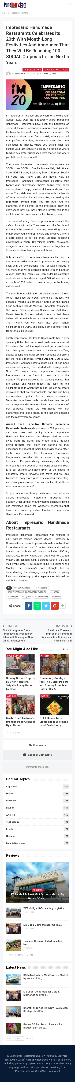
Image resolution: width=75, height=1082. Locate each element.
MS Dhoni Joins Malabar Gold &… (42, 924)
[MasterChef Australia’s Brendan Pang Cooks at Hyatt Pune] (20, 704)
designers (26, 597)
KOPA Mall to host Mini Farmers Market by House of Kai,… (37, 896)
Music (65, 70)
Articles (45, 656)
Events (44, 696)
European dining (41, 597)
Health (9, 793)
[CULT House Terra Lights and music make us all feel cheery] (54, 704)
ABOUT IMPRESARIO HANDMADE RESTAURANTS (27, 592)
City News (11, 786)
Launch (10, 807)
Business (11, 800)
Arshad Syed (13, 597)
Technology (12, 822)
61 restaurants (41, 588)
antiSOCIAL (55, 592)
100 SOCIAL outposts (22, 588)
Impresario (56, 597)
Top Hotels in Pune (32, 70)
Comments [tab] (39, 745)
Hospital (10, 836)
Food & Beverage (52, 70)
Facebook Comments (39, 754)
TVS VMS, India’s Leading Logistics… (44, 908)
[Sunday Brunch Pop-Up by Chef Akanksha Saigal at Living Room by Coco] (20, 664)
